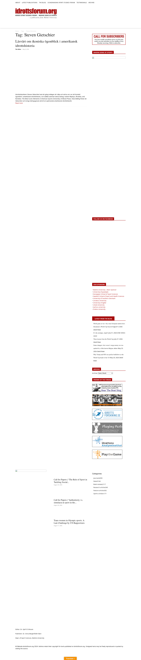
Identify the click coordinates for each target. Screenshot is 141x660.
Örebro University (99, 309)
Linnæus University (99, 301)
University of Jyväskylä (100, 292)
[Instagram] (117, 3)
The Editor (18, 49)
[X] (120, 3)
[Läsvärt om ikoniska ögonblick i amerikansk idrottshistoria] (51, 72)
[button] (96, 2)
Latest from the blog (103, 319)
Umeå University (98, 305)
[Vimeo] (122, 3)
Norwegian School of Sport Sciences (105, 294)
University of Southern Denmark (104, 298)
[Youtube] (124, 3)
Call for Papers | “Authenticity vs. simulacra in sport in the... (68, 501)
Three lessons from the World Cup (103, 339)
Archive (94, 373)
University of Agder (99, 303)
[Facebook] (115, 3)
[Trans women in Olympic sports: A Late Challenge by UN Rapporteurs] (70, 514)
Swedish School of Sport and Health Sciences (108, 296)
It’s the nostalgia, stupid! (100, 333)
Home (17, 31)
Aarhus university (99, 307)
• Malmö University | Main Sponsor (104, 290)
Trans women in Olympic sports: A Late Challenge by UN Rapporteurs (69, 521)
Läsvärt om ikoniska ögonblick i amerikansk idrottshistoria (46, 43)
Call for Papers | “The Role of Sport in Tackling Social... (70, 481)
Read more (19, 103)
